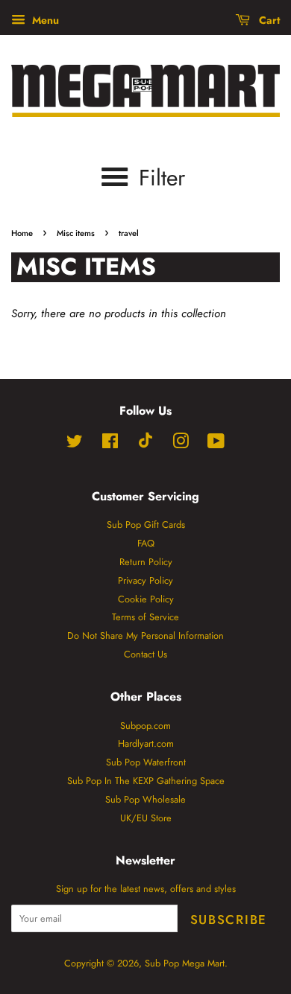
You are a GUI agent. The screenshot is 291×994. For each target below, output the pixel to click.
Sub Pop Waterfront (146, 762)
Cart (268, 20)
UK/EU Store (146, 818)
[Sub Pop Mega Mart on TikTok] (145, 445)
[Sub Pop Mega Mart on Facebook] (110, 444)
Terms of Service (145, 617)
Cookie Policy (146, 599)
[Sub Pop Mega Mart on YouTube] (216, 444)
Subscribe (228, 919)
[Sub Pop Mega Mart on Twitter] (74, 444)
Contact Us (145, 654)
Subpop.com (145, 726)
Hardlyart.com (146, 743)
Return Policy (145, 562)
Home (22, 233)
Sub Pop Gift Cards (146, 524)
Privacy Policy (145, 580)
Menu (44, 20)
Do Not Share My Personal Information (145, 635)
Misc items (76, 233)
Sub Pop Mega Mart (185, 963)
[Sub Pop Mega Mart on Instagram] (180, 444)
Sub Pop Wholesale (145, 799)
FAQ (145, 543)
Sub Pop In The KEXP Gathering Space (146, 781)
